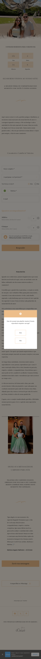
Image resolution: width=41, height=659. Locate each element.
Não (20, 340)
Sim (20, 333)
